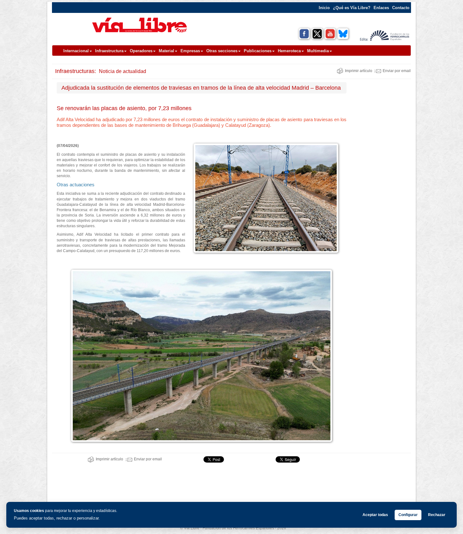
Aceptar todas (375, 515)
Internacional (76, 50)
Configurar (408, 515)
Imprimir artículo (358, 71)
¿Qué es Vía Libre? (351, 7)
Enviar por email (397, 71)
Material (166, 50)
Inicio (324, 7)
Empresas (190, 50)
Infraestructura (109, 50)
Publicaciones (258, 50)
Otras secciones (221, 50)
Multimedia (318, 50)
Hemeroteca (289, 50)
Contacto (400, 7)
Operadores (141, 50)
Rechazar (436, 515)
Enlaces (381, 7)
